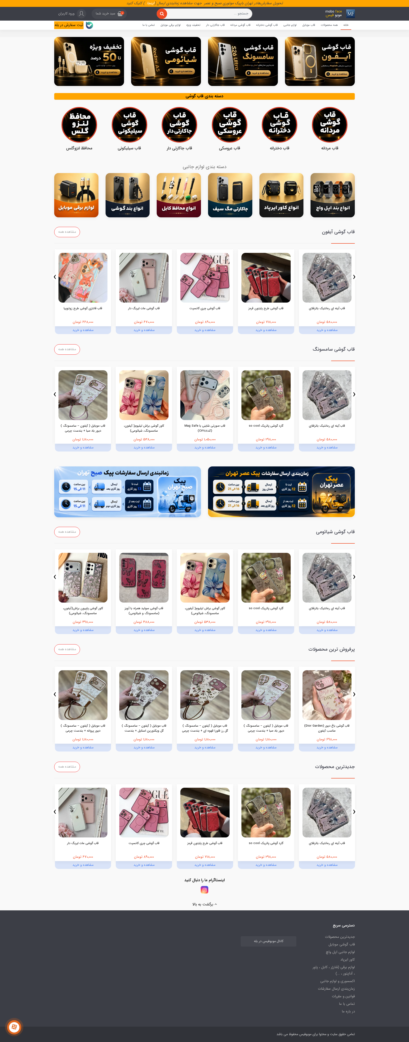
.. (146, 3)
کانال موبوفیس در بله (268, 941)
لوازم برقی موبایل (170, 25)
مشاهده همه (67, 232)
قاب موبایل (308, 25)
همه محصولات (329, 25)
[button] (109, 14)
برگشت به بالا (203, 904)
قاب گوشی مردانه (240, 25)
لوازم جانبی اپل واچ (340, 952)
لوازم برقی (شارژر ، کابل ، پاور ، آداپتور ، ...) (334, 970)
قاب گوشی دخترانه (267, 25)
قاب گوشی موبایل (342, 944)
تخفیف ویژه (193, 25)
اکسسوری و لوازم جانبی (337, 981)
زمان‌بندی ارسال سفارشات (336, 989)
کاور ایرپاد (347, 959)
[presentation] (354, 277)
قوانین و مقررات (343, 996)
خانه (345, 25)
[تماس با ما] (14, 1027)
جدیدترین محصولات (340, 937)
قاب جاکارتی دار (215, 25)
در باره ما (348, 1011)
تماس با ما (148, 25)
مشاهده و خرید (327, 330)
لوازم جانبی (290, 25)
